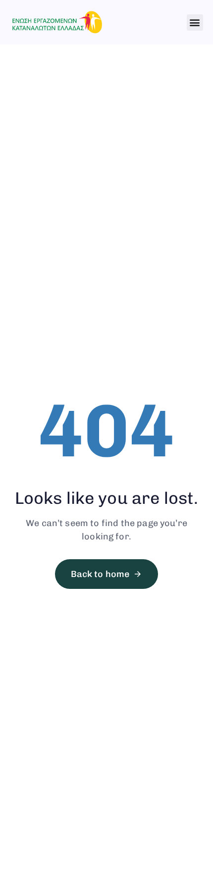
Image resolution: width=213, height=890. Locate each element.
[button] (195, 22)
